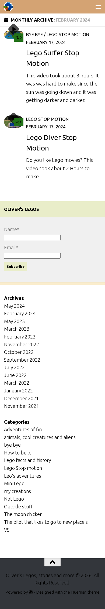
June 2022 (15, 375)
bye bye (34, 34)
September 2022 (22, 359)
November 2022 (21, 344)
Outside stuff (18, 506)
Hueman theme (85, 592)
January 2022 (18, 390)
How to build (18, 452)
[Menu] (98, 6)
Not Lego (14, 498)
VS (6, 529)
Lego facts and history (27, 460)
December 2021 (21, 398)
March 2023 (16, 328)
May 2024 (14, 306)
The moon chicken (23, 514)
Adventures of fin (23, 429)
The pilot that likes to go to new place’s (46, 522)
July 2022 (14, 367)
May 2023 (14, 321)
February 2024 (20, 313)
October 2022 (19, 352)
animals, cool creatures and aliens (40, 437)
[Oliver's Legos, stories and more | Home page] (10, 6)
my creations (17, 491)
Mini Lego (14, 483)
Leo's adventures (22, 475)
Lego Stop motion (68, 34)
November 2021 (21, 406)
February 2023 (20, 336)
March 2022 (16, 382)
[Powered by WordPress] (31, 592)
